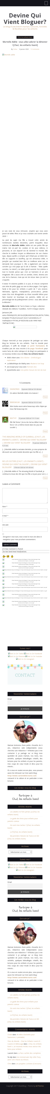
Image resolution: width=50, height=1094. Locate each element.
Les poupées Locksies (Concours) (28, 1063)
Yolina (15, 49)
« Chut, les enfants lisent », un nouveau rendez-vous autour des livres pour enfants (25, 1046)
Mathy (13, 418)
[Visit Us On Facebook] (33, 653)
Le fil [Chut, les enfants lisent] (21, 832)
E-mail (5, 516)
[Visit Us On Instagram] (25, 659)
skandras (15, 389)
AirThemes (40, 1086)
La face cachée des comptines (29, 1053)
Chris (9, 1063)
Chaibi (10, 1034)
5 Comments (35, 49)
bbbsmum (15, 402)
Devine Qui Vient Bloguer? (25, 18)
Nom (4, 506)
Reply (45, 397)
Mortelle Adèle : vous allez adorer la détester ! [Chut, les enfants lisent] (25, 43)
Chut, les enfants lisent (25, 37)
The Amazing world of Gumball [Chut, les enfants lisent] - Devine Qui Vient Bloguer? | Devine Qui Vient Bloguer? (24, 439)
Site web (5, 525)
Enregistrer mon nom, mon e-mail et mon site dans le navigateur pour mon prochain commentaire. (22, 538)
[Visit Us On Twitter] (16, 653)
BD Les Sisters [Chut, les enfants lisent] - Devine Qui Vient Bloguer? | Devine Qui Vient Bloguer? (24, 464)
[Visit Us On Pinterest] (16, 656)
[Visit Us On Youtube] (33, 656)
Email (10, 699)
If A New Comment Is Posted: (12, 549)
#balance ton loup (37, 363)
